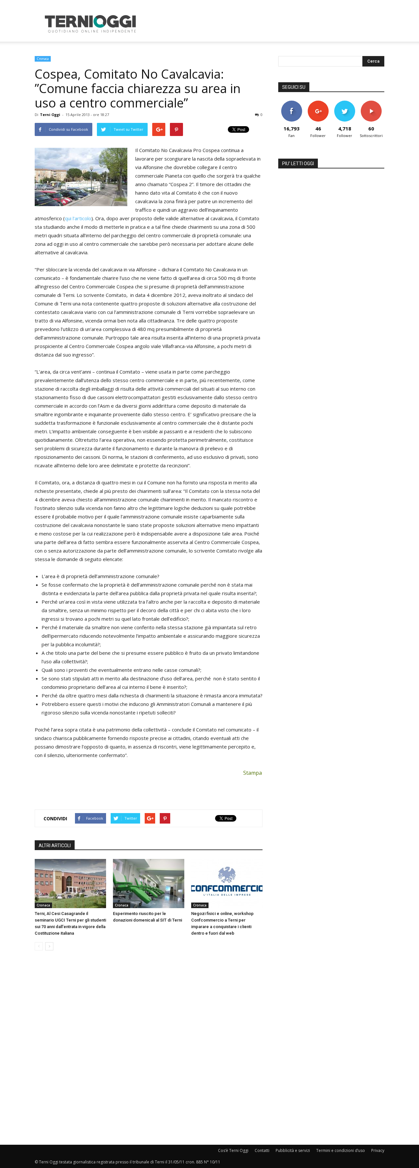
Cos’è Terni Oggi (233, 1150)
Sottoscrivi (371, 103)
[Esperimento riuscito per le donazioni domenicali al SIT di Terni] (148, 883)
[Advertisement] (265, 24)
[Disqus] (149, 1048)
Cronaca (43, 58)
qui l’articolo (78, 218)
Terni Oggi (50, 114)
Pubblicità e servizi (293, 1150)
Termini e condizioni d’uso (340, 1150)
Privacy (377, 1150)
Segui (318, 103)
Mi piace (291, 103)
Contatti (262, 1150)
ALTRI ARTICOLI (55, 845)
